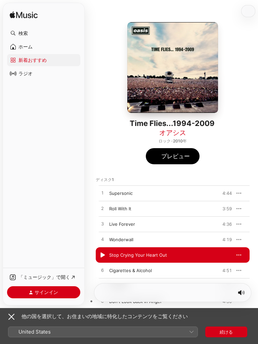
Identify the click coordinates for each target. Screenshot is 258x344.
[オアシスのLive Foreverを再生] (102, 224)
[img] (24, 15)
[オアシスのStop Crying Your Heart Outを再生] (102, 255)
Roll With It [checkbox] (120, 208)
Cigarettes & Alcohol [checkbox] (130, 270)
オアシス (172, 133)
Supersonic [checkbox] (121, 193)
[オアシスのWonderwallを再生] (102, 239)
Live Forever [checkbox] (122, 224)
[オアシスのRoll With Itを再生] (102, 209)
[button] (43, 33)
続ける (226, 332)
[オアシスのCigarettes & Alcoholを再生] (102, 270)
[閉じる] (11, 317)
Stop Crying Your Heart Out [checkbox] (138, 255)
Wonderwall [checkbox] (121, 239)
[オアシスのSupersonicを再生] (102, 193)
